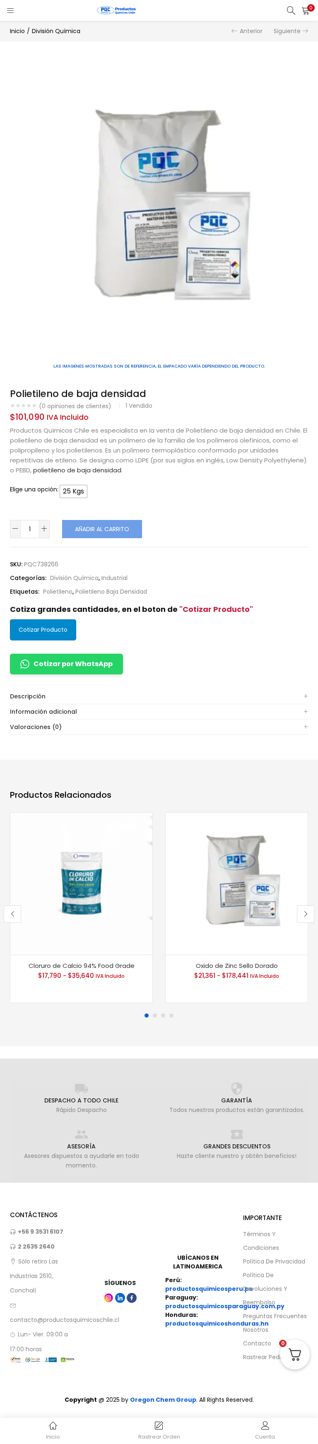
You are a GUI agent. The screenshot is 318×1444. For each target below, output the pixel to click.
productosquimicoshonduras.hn (217, 1323)
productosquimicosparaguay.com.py (224, 1306)
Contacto (257, 1343)
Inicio (17, 31)
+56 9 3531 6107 (40, 1231)
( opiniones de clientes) (75, 406)
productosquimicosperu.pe (209, 1289)
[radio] (73, 491)
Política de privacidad (274, 1261)
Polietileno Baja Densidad (111, 591)
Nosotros (255, 1330)
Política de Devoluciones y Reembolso (265, 1289)
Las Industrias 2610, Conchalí (34, 1276)
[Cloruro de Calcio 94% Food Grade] (81, 883)
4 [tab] (171, 1015)
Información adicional (43, 712)
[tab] (159, 696)
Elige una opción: (34, 489)
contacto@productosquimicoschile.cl (64, 1320)
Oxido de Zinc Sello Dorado (237, 965)
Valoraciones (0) (36, 727)
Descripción (28, 696)
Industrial (114, 578)
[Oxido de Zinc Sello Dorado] (237, 883)
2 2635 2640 (36, 1246)
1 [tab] (147, 1015)
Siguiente (287, 31)
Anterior (251, 31)
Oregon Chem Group (163, 1400)
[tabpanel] (81, 908)
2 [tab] (155, 1015)
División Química (56, 31)
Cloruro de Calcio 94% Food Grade (82, 965)
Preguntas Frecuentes (275, 1316)
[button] (305, 10)
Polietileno (57, 591)
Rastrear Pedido (265, 1357)
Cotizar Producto (43, 630)
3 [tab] (163, 1015)
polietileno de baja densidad (77, 470)
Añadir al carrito (102, 529)
